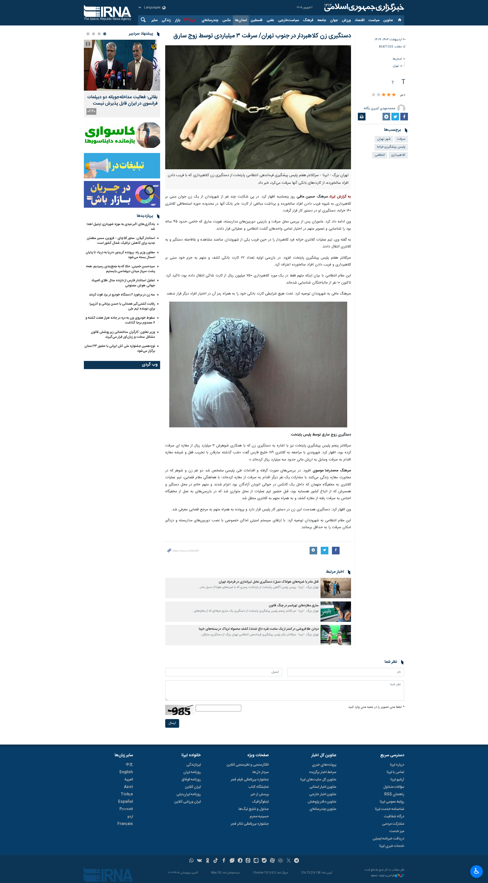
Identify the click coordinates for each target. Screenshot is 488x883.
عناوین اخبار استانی (322, 787)
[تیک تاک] (215, 861)
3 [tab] (93, 33)
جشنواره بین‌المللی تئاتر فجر (250, 824)
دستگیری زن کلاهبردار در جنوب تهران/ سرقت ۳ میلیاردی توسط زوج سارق (262, 36)
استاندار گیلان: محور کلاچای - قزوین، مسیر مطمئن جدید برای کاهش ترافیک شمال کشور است (121, 240)
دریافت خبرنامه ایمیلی (388, 839)
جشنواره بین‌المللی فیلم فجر (250, 780)
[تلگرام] (296, 861)
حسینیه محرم (259, 817)
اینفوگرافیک (260, 802)
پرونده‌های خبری (324, 765)
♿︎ (476, 871)
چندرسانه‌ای (210, 20)
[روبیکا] (280, 861)
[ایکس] (288, 861)
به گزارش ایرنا (340, 197)
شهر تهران (384, 139)
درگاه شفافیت (394, 817)
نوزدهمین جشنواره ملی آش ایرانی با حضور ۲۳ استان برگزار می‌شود (119, 348)
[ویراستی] (231, 861)
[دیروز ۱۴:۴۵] (122, 65)
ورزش (346, 20)
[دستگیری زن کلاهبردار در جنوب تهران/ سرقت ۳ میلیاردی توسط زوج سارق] (258, 107)
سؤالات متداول (393, 787)
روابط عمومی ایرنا (392, 802)
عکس (226, 20)
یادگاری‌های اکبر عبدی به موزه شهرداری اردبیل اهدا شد (121, 226)
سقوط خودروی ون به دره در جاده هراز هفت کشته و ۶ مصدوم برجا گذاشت (120, 320)
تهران (396, 66)
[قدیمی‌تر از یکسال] (336, 588)
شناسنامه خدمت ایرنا (389, 809)
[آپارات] (272, 861)
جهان (334, 20)
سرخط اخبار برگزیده (322, 772)
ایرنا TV (189, 20)
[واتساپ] (191, 861)
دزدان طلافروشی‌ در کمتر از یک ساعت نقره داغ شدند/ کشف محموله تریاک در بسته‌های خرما (259, 629)
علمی (270, 20)
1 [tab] (104, 33)
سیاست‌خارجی (288, 20)
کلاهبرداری (398, 155)
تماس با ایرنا (395, 772)
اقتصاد (359, 20)
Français (125, 824)
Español (125, 802)
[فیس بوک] (223, 861)
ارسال (172, 723)
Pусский (126, 809)
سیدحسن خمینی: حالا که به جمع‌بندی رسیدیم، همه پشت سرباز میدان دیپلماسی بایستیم (120, 269)
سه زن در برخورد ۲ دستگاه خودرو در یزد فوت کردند (122, 295)
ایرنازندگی (193, 765)
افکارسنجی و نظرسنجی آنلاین (248, 765)
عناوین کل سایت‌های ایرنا (318, 780)
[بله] (264, 861)
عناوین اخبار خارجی (322, 794)
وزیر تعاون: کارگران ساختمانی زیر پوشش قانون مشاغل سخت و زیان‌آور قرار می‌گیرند (123, 334)
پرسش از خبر (260, 794)
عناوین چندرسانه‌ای (322, 809)
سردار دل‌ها (260, 772)
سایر (154, 20)
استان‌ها (241, 20)
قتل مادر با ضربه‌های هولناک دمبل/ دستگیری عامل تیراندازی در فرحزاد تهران (269, 582)
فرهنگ (308, 20)
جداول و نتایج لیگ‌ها (253, 809)
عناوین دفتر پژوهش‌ (322, 802)
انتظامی (380, 155)
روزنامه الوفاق (191, 780)
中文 (129, 765)
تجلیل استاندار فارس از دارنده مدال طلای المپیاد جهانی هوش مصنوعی (123, 283)
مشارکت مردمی (393, 824)
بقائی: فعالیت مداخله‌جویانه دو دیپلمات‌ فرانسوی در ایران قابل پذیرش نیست (122, 100)
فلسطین (257, 20)
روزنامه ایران (192, 772)
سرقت (401, 139)
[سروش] (240, 861)
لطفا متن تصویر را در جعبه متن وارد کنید (376, 707)
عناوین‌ (388, 20)
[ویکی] (199, 861)
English (126, 772)
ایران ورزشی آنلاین (187, 802)
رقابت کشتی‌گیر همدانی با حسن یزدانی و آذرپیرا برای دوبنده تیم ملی (122, 306)
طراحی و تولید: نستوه (383, 876)
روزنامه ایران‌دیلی (188, 794)
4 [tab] (87, 33)
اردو (130, 817)
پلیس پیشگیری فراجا (391, 147)
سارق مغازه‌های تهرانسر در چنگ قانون (294, 605)
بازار (177, 20)
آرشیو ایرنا (397, 780)
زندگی (166, 20)
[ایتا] (248, 861)
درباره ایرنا (397, 765)
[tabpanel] (122, 78)
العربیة (128, 780)
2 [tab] (99, 33)
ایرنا (363, 8)
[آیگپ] (256, 861)
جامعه (321, 20)
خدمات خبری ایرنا (391, 846)
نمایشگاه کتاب (259, 787)
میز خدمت (396, 831)
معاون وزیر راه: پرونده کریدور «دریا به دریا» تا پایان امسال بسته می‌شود (120, 255)
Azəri (128, 787)
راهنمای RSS (394, 794)
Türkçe (127, 794)
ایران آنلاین (193, 787)
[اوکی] (207, 861)
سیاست (374, 20)
